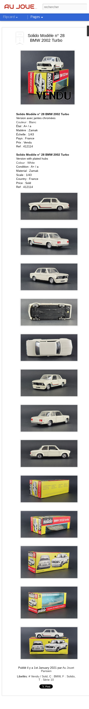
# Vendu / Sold (38, 676)
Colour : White (25, 162)
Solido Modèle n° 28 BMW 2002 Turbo (46, 38)
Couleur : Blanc (26, 122)
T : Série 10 (46, 679)
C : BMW (55, 676)
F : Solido (68, 676)
